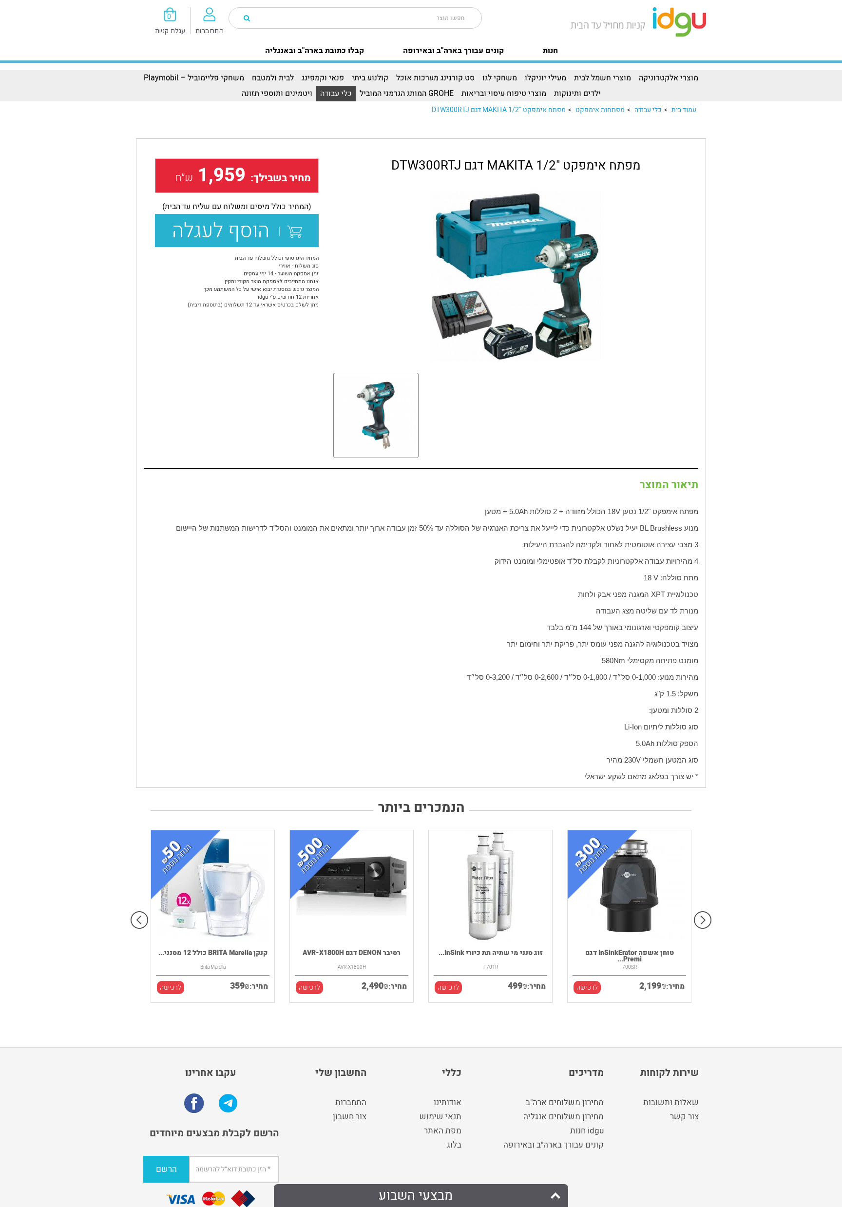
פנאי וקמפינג (323, 78)
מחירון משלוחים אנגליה (563, 1117)
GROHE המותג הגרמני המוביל (407, 93)
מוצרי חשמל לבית (602, 78)
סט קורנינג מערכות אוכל (435, 78)
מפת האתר (442, 1131)
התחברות (350, 1102)
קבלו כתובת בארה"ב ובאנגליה (314, 51)
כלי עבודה (336, 93)
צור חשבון (349, 1117)
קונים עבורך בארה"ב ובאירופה (453, 51)
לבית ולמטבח (273, 78)
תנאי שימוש (440, 1117)
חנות (550, 51)
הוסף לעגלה (225, 231)
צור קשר (684, 1117)
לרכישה (170, 987)
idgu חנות (587, 1131)
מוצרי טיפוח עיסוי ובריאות (503, 93)
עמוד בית (683, 110)
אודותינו (447, 1102)
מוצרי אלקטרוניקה (668, 78)
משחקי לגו (499, 78)
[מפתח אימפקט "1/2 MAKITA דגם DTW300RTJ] (515, 276)
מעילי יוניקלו (545, 78)
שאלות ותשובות (671, 1102)
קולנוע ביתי (370, 78)
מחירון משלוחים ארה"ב (565, 1102)
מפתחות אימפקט (600, 110)
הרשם (166, 1169)
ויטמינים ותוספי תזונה (277, 93)
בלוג (454, 1145)
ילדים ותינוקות (577, 93)
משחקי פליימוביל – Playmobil (194, 78)
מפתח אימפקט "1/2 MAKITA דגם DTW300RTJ (499, 110)
